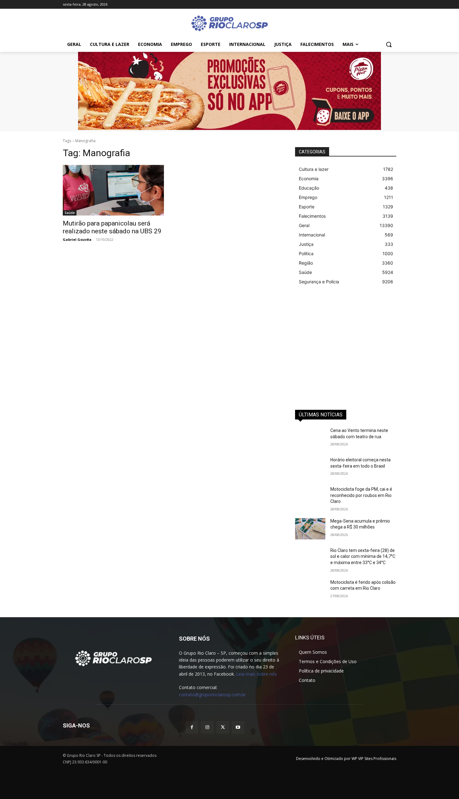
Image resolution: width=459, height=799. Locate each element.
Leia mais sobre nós (256, 674)
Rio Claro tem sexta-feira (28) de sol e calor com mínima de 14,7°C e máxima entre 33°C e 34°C (362, 556)
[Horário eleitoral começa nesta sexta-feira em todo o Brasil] (310, 467)
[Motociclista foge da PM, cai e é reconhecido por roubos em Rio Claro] (310, 497)
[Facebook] (192, 727)
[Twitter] (223, 727)
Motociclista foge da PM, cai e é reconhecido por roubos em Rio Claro (361, 495)
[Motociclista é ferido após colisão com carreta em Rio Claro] (310, 590)
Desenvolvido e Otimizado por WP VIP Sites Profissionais (346, 758)
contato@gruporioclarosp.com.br (212, 694)
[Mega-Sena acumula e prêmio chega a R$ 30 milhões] (310, 528)
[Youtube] (238, 727)
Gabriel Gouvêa (77, 239)
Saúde (70, 213)
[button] (388, 44)
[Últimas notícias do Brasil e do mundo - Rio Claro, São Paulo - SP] (113, 657)
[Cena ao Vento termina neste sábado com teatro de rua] (310, 438)
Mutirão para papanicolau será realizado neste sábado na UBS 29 (112, 227)
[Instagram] (207, 727)
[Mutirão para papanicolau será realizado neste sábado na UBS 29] (113, 190)
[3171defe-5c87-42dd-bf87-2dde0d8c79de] (229, 91)
